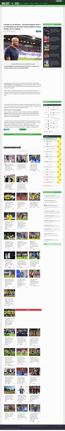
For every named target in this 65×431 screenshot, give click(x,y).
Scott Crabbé (7, 31)
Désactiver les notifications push (37, 426)
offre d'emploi (40, 425)
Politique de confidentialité (32, 425)
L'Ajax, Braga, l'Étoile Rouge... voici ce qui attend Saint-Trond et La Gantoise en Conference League (9, 301)
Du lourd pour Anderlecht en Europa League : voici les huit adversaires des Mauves (21, 244)
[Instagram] (50, 1)
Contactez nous (20, 425)
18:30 (51, 122)
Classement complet (48, 185)
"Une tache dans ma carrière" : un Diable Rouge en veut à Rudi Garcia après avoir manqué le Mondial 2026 (52, 212)
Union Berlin (50, 166)
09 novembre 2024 (7, 32)
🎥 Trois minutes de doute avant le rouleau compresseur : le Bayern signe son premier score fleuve (9, 167)
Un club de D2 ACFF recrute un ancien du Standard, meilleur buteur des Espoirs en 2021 (9, 398)
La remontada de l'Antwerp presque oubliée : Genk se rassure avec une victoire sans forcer (34, 167)
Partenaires (45, 425)
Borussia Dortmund (51, 179)
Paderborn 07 (56, 120)
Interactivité (45, 3)
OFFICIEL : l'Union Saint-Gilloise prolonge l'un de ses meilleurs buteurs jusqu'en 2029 (52, 217)
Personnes (36, 3)
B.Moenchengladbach (51, 148)
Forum (21, 3)
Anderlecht (18, 84)
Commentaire (14, 32)
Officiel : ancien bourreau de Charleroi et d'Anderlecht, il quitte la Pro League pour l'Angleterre (21, 224)
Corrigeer (40, 129)
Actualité (16, 3)
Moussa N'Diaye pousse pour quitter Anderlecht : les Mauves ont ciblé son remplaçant (21, 360)
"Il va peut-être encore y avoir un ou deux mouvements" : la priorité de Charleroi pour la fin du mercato (22, 186)
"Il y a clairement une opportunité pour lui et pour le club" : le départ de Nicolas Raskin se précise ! (52, 230)
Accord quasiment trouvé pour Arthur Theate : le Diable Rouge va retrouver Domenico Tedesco (21, 380)
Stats (29, 5)
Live (41, 3)
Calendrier (20, 5)
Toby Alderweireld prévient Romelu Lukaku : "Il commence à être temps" (51, 240)
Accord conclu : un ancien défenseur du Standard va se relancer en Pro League (21, 205)
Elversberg (46, 112)
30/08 (51, 125)
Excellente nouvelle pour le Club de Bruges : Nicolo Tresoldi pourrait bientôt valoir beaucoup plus (22, 398)
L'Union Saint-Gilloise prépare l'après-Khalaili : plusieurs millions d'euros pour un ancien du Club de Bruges (54, 63)
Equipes (31, 3)
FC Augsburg (50, 156)
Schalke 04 (56, 127)
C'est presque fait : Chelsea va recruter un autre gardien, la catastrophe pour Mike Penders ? (9, 380)
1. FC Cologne (50, 171)
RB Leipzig (46, 117)
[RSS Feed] (55, 1)
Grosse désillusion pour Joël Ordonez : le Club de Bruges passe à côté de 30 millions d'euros (22, 263)
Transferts (33, 5)
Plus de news (22, 150)
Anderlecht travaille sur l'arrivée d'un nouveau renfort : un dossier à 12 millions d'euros (9, 263)
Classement (25, 5)
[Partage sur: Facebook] (37, 31)
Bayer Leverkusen (57, 112)
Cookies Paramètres (26, 426)
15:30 (51, 109)
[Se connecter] (4, 147)
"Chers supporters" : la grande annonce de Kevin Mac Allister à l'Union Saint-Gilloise (51, 201)
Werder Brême (56, 125)
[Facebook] (46, 1)
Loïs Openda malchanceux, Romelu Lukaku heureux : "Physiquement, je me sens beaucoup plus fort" (51, 235)
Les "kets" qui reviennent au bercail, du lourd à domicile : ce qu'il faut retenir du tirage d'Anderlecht (9, 244)
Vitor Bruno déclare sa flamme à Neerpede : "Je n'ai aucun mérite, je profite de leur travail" (34, 398)
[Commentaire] (13, 170)
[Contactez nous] (52, 1)
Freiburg (46, 125)
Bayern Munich (50, 138)
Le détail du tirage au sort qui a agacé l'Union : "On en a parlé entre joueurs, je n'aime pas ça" (9, 205)
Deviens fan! (10, 5)
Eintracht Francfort (57, 109)
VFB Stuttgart (56, 106)
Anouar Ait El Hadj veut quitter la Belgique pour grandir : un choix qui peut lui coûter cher (34, 282)
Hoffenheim (56, 114)
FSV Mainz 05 (50, 161)
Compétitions (26, 3)
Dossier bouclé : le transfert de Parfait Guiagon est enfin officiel (52, 226)
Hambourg (56, 123)
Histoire (25, 425)
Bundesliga (18, 110)
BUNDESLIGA (3, 5)
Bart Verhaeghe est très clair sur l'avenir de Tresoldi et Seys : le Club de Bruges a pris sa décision (22, 340)
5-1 (51, 106)
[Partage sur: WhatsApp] (40, 31)
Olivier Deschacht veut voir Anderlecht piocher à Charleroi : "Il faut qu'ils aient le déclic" (34, 380)
